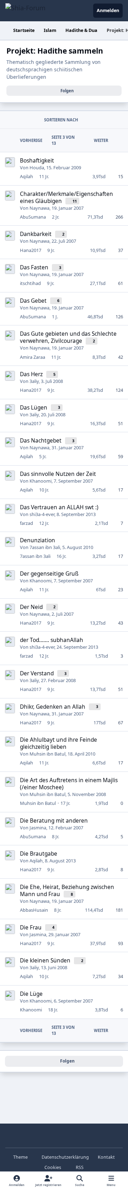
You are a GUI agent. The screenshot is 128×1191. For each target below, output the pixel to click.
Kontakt (106, 1157)
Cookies (52, 1167)
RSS (79, 1167)
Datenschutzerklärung (65, 1157)
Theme (21, 1157)
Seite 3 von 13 (63, 140)
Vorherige (31, 140)
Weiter (101, 140)
